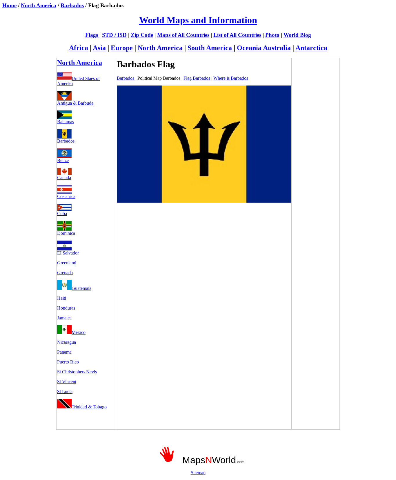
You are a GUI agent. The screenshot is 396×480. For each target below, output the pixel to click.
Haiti (61, 298)
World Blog (297, 35)
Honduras (66, 308)
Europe (122, 48)
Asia (99, 48)
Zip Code (142, 35)
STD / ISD (114, 35)
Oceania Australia (264, 48)
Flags (92, 35)
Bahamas (65, 121)
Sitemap (198, 472)
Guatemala (81, 288)
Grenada (65, 272)
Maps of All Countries (183, 35)
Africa (78, 48)
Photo (272, 35)
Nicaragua (66, 342)
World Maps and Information (198, 20)
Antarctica (311, 48)
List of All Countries (237, 35)
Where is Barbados (230, 78)
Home (9, 5)
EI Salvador (68, 252)
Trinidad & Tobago (89, 406)
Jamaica (64, 317)
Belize (63, 160)
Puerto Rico (68, 361)
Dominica (66, 233)
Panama (64, 352)
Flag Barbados (197, 78)
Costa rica (66, 196)
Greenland (66, 262)
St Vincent (66, 381)
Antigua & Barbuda (75, 103)
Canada (64, 177)
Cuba (62, 213)
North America (38, 5)
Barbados (72, 5)
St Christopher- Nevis (77, 371)
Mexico (79, 332)
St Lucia (64, 391)
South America (211, 48)
